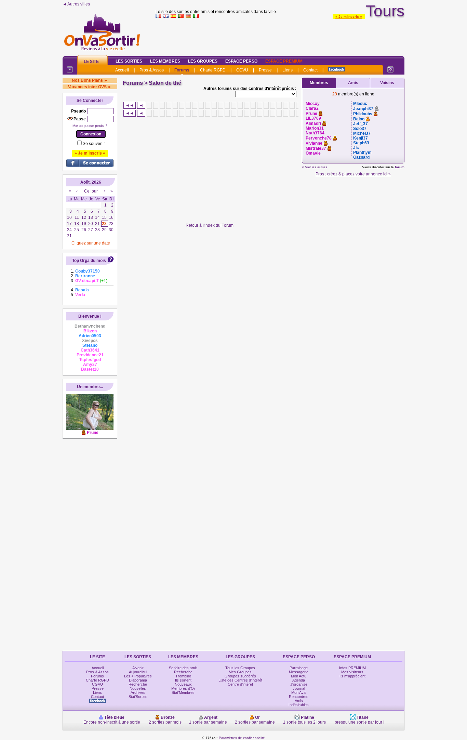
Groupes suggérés (240, 676)
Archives (138, 692)
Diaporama (138, 680)
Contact (310, 70)
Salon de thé (165, 83)
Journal (299, 688)
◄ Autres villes (76, 4)
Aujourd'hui (138, 672)
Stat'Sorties (138, 697)
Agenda (298, 680)
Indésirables (299, 705)
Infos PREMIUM (352, 668)
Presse (265, 70)
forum (399, 167)
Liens (287, 70)
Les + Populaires (138, 676)
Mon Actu (298, 676)
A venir (138, 668)
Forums (181, 70)
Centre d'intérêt (240, 684)
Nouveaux (183, 684)
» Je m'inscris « (348, 16)
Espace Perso (241, 61)
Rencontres (298, 697)
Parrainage (299, 668)
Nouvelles (138, 688)
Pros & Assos (151, 70)
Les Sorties (129, 61)
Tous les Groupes (240, 668)
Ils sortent (183, 680)
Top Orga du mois (89, 260)
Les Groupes (202, 61)
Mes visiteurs (352, 672)
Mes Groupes (240, 672)
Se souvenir (94, 143)
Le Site (91, 61)
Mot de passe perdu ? (89, 126)
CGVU (242, 70)
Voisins (387, 82)
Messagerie (298, 672)
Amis (353, 82)
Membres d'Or (183, 688)
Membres (319, 82)
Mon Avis (298, 692)
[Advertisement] (280, 35)
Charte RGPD (213, 70)
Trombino (183, 676)
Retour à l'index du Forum (210, 225)
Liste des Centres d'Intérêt (240, 680)
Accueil (122, 70)
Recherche (138, 684)
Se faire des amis (183, 668)
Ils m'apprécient (352, 676)
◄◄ (129, 105)
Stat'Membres (183, 692)
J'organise (298, 684)
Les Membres (165, 61)
